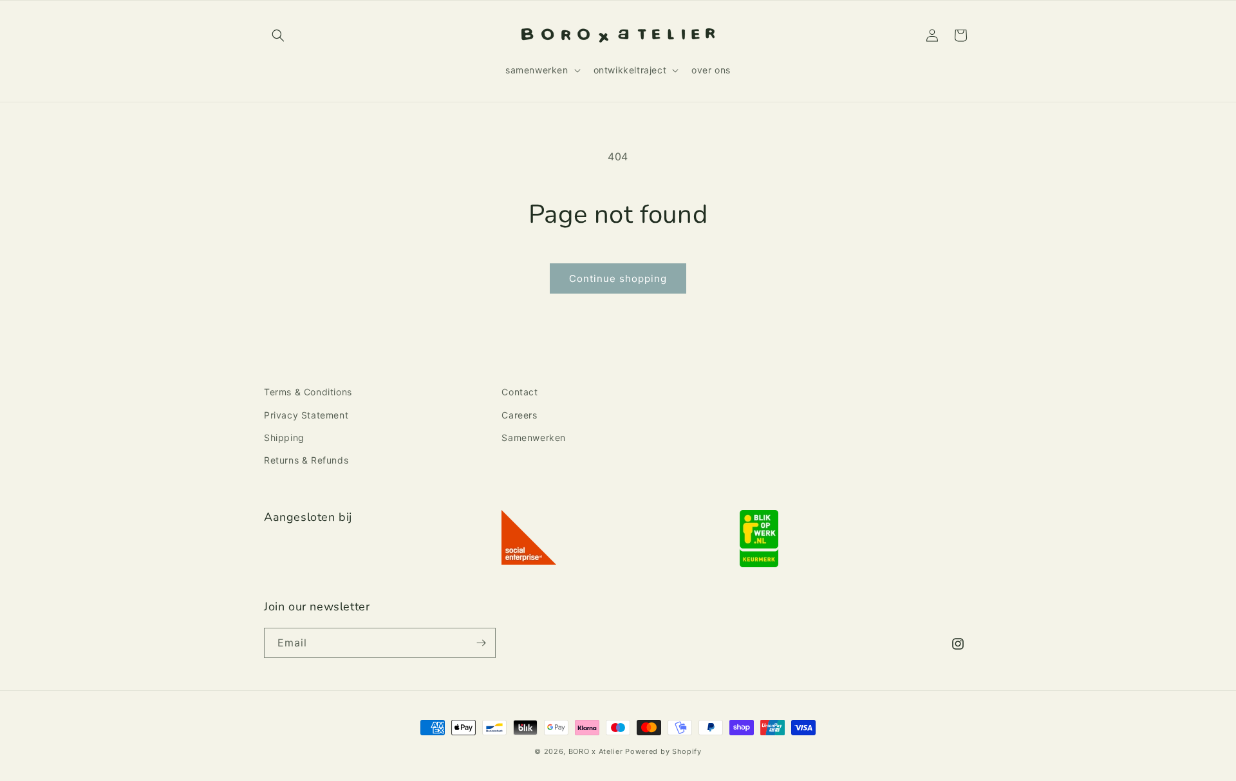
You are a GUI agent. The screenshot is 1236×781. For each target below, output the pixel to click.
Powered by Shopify (663, 751)
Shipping (284, 437)
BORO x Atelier (595, 751)
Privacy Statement (306, 414)
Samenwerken (533, 437)
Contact (519, 391)
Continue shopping (618, 278)
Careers (519, 414)
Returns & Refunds (306, 460)
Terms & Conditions (308, 391)
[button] (278, 35)
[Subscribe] (481, 643)
